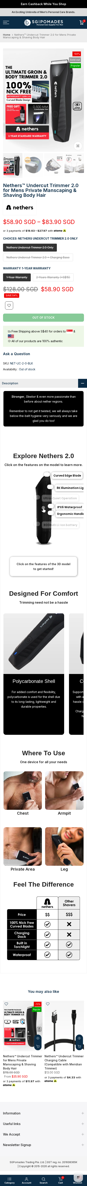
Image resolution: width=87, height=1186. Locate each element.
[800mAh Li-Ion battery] (37, 524)
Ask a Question (16, 354)
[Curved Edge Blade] (47, 474)
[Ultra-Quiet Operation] (37, 497)
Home (6, 34)
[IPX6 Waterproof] (50, 506)
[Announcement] (43, 4)
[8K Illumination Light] (50, 487)
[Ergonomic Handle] (50, 513)
